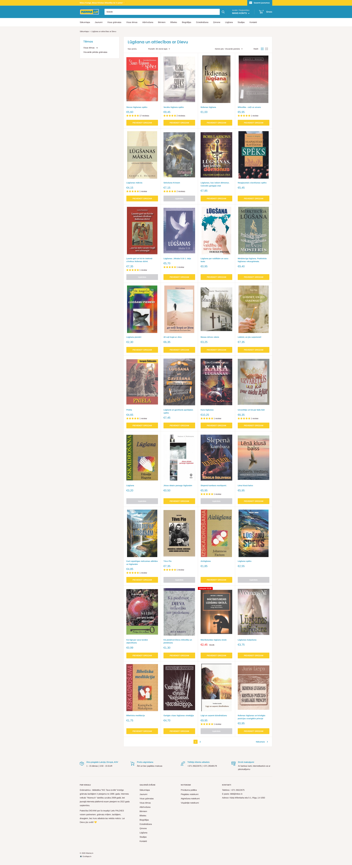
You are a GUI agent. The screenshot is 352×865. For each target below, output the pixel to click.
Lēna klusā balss (245, 485)
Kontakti (253, 22)
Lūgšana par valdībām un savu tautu (214, 260)
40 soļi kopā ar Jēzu (172, 337)
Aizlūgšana (206, 561)
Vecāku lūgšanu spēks (173, 107)
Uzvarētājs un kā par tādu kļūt (251, 410)
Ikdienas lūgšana (208, 107)
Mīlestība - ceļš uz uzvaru (249, 107)
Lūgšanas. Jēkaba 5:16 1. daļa (177, 258)
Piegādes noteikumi (189, 794)
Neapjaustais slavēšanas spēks (252, 183)
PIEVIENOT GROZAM (142, 123)
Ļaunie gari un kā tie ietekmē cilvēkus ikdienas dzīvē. (139, 260)
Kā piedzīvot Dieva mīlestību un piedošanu (177, 641)
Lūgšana (229, 22)
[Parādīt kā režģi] (262, 49)
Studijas (241, 22)
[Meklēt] (223, 12)
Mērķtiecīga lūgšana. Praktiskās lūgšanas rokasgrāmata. (252, 260)
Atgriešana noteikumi (190, 798)
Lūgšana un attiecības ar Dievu (103, 31)
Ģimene (216, 22)
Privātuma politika (189, 790)
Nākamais (260, 742)
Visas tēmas (132, 22)
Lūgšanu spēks (244, 561)
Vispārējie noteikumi (190, 803)
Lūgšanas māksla (134, 183)
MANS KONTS (239, 13)
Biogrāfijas (186, 22)
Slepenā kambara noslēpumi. (214, 485)
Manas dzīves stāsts (210, 337)
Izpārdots (179, 198)
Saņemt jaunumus (262, 3)
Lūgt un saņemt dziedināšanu (214, 715)
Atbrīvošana (147, 22)
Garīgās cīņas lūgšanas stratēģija (178, 715)
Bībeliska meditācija (135, 715)
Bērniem (162, 22)
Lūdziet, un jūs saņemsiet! (249, 337)
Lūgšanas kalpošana (247, 640)
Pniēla (129, 410)
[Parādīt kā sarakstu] (267, 49)
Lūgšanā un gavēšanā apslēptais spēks (178, 411)
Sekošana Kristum (171, 183)
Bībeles (173, 22)
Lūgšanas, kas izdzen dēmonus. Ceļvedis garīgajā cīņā (215, 184)
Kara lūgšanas (207, 410)
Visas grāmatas (114, 22)
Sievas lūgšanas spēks (136, 107)
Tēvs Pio (167, 561)
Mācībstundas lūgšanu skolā (213, 640)
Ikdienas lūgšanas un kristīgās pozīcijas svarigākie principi (251, 717)
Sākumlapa (85, 22)
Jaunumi (98, 22)
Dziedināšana (202, 22)
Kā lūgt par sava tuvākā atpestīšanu (137, 641)
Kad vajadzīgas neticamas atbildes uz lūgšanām (142, 562)
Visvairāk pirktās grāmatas (95, 52)
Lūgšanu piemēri (133, 337)
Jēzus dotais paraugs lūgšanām (177, 485)
